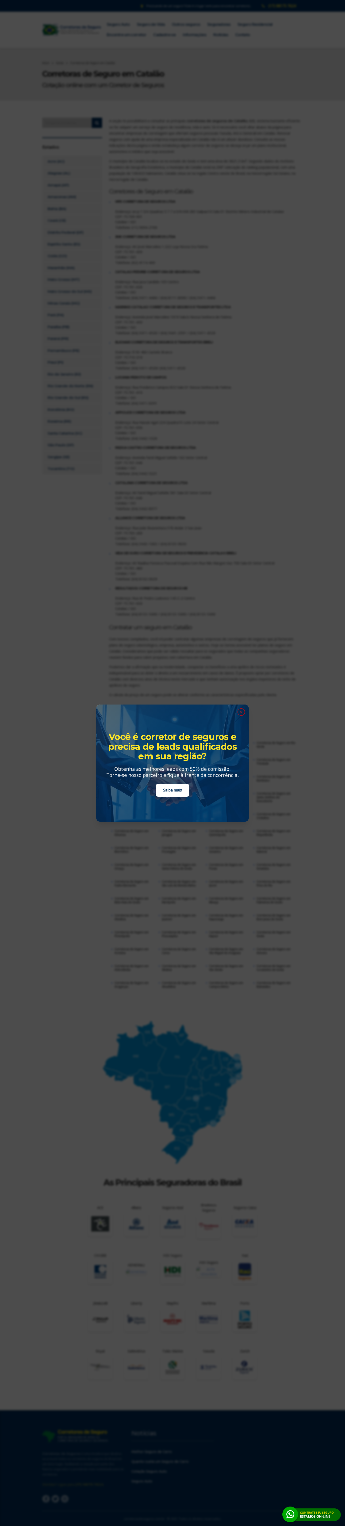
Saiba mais (172, 790)
